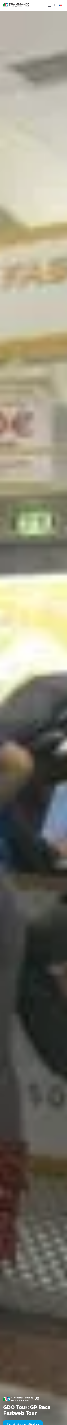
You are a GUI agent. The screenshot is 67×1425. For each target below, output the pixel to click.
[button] (60, 5)
